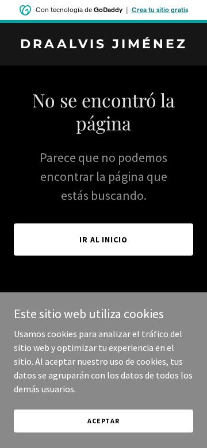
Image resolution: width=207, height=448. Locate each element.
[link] (103, 45)
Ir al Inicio (103, 239)
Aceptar (103, 420)
